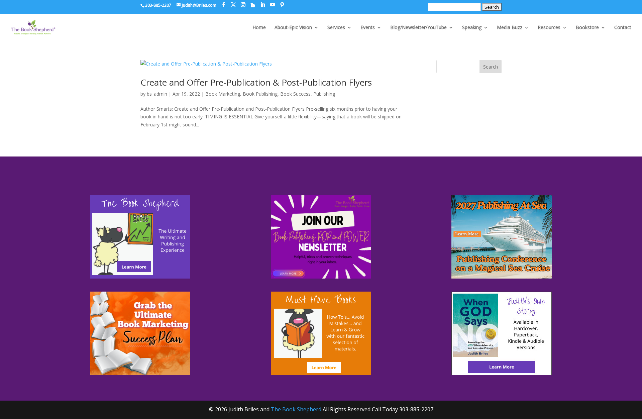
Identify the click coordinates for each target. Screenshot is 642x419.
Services (336, 27)
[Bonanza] (252, 5)
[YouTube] (272, 4)
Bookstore (587, 27)
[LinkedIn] (262, 4)
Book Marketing (222, 94)
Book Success (295, 94)
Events (367, 27)
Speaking (471, 27)
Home (259, 27)
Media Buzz (509, 27)
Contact (622, 27)
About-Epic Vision (293, 27)
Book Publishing (260, 94)
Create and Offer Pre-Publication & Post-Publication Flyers (256, 82)
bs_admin (157, 94)
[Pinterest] (282, 4)
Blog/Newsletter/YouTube (418, 27)
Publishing (324, 94)
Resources (549, 27)
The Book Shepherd (296, 409)
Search (490, 67)
